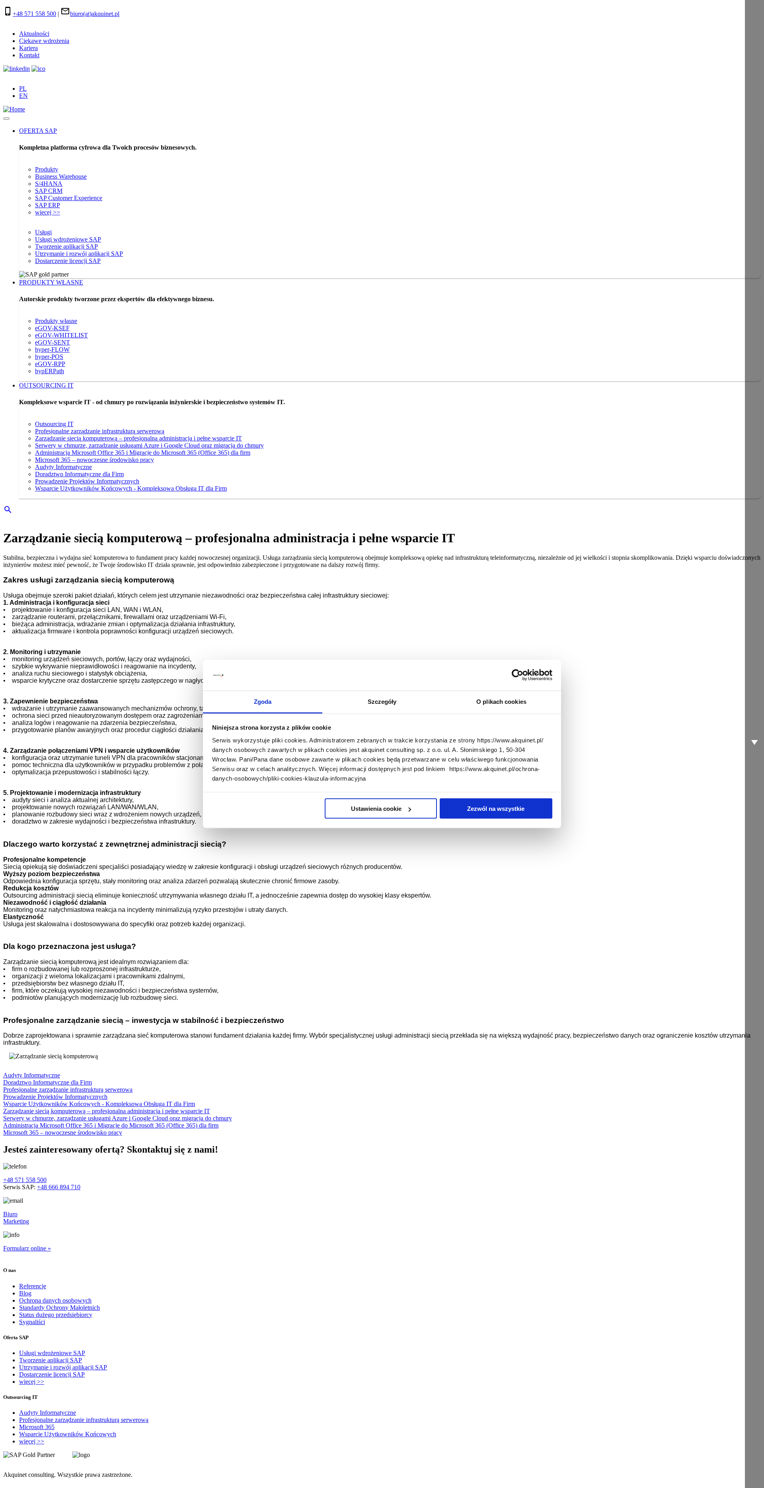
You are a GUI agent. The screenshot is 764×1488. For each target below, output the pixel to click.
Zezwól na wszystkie (495, 808)
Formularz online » (27, 1248)
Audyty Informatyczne (63, 467)
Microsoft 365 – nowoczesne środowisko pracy (94, 459)
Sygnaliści (32, 1322)
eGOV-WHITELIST (61, 335)
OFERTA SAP (38, 130)
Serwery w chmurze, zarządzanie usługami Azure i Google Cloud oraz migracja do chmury (149, 445)
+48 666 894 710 (58, 1187)
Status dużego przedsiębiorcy (55, 1314)
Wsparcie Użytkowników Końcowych (67, 1434)
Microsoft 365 (37, 1427)
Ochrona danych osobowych (55, 1300)
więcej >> (47, 212)
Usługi (43, 232)
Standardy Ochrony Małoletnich (59, 1307)
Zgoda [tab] (263, 701)
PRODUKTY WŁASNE (51, 282)
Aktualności (34, 33)
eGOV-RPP (50, 363)
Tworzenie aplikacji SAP (66, 246)
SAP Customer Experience (68, 198)
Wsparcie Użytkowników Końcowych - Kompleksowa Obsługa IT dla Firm (131, 488)
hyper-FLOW (52, 349)
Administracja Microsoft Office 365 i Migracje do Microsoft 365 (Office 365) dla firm (142, 452)
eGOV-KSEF (52, 328)
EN (23, 95)
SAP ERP (47, 205)
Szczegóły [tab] (382, 701)
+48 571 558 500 (34, 13)
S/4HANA (48, 183)
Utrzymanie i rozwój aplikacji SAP (79, 253)
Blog (25, 1293)
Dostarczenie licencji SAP (68, 260)
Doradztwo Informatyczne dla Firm (79, 474)
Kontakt (29, 55)
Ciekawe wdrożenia (44, 40)
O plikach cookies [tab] (501, 701)
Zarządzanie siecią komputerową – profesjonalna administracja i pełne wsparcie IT (138, 438)
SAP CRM (48, 190)
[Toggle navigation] (6, 118)
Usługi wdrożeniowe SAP (68, 239)
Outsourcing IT (54, 424)
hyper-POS (49, 356)
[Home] (14, 109)
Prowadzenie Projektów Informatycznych (87, 481)
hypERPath (49, 371)
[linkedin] (16, 68)
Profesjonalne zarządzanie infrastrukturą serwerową (99, 431)
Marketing (16, 1221)
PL (23, 88)
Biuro (10, 1214)
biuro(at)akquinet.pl (94, 13)
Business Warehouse (61, 176)
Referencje (32, 1286)
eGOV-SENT (52, 342)
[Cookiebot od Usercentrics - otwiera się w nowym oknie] (517, 675)
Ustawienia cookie (376, 808)
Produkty (46, 169)
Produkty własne (56, 320)
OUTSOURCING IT (46, 385)
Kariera (28, 48)
